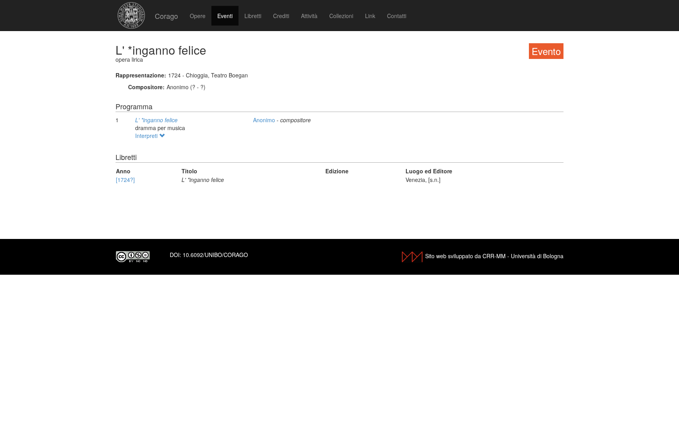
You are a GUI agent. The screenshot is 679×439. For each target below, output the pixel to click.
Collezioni (341, 16)
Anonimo (265, 120)
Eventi (225, 16)
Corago (166, 16)
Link (370, 16)
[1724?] (125, 180)
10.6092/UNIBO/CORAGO (215, 255)
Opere (198, 16)
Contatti (396, 16)
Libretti (252, 16)
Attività (309, 16)
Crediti (281, 16)
